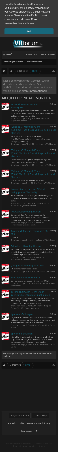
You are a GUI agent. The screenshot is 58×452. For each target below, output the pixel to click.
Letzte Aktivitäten (34, 61)
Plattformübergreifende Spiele (23, 225)
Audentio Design (37, 446)
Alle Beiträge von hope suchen (17, 353)
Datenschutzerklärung (38, 423)
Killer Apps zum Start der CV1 (26, 277)
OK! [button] (29, 31)
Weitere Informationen (33, 91)
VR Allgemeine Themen (26, 205)
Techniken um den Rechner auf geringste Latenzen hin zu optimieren (30, 293)
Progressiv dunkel (19, 415)
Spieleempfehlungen (22, 314)
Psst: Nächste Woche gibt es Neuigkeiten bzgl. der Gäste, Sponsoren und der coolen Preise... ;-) (31, 160)
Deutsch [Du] (39, 415)
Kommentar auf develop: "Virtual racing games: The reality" (28, 191)
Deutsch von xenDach (42, 443)
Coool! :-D (15, 237)
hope (23, 118)
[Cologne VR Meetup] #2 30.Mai (27, 265)
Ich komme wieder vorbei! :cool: (24, 269)
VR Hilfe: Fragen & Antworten (29, 308)
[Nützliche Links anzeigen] (53, 71)
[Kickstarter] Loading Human (26, 211)
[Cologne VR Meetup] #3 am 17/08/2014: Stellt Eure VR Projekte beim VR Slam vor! (33, 129)
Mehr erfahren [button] (26, 23)
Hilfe (21, 423)
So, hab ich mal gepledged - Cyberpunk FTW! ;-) (30, 281)
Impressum (26, 431)
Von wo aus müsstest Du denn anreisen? (27, 180)
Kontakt (12, 423)
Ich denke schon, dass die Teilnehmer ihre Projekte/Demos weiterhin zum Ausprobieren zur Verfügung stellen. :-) (31, 138)
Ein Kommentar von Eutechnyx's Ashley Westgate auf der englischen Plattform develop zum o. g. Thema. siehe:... (32, 198)
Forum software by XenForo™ (19, 443)
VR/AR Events (50, 144)
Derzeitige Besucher (13, 61)
